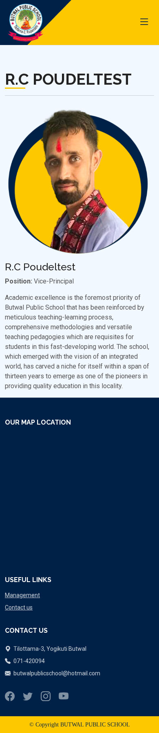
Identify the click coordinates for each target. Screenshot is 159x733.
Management (22, 595)
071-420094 (28, 661)
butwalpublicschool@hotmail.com (56, 673)
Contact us (19, 607)
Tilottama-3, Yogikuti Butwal (49, 649)
